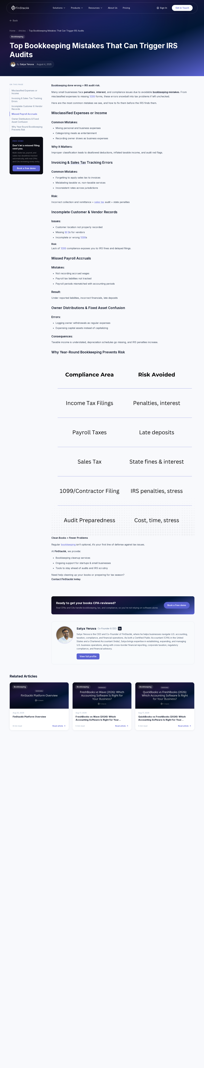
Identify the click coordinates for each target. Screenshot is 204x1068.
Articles (22, 30)
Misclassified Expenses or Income (24, 92)
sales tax (99, 202)
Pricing (126, 8)
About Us (112, 8)
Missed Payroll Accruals (24, 114)
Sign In (163, 8)
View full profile (88, 656)
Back (15, 20)
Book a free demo (176, 605)
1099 (92, 96)
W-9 (67, 232)
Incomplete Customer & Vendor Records (27, 107)
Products (75, 8)
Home (12, 30)
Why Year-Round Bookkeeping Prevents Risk (27, 128)
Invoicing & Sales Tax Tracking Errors (27, 99)
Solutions (58, 8)
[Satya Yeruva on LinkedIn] (120, 628)
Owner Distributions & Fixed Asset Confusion (25, 120)
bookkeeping (68, 544)
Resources (94, 8)
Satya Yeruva (27, 64)
